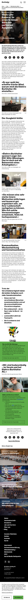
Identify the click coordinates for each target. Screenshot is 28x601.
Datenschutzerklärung (7, 592)
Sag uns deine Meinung (14, 441)
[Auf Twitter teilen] (14, 58)
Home (3, 6)
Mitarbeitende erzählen (15, 6)
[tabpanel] (14, 104)
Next (24, 104)
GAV (13, 405)
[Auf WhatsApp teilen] (18, 58)
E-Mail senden (7, 574)
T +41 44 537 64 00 (9, 572)
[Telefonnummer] (21, 2)
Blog (7, 6)
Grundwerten (20, 399)
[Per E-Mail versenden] (22, 58)
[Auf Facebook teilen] (5, 58)
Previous (3, 104)
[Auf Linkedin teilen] (10, 58)
